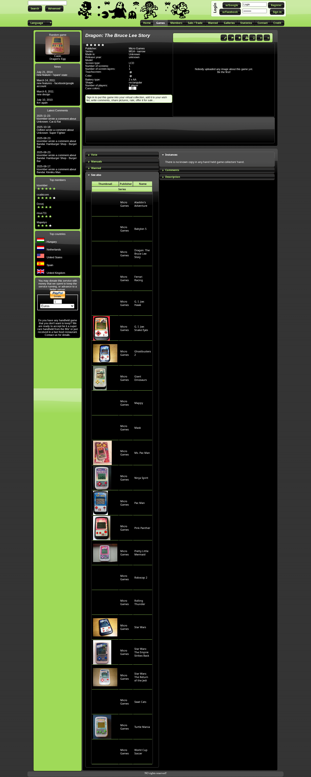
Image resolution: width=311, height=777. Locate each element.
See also (96, 175)
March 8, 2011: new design (45, 93)
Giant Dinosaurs (140, 378)
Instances (171, 154)
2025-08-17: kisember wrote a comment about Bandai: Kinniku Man (56, 169)
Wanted (96, 168)
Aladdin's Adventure (140, 204)
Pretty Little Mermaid (141, 552)
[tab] (122, 155)
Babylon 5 (140, 229)
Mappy (138, 403)
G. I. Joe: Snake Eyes (141, 328)
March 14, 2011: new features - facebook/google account (55, 83)
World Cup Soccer (140, 751)
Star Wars (140, 627)
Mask (137, 427)
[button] (35, 9)
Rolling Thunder (139, 602)
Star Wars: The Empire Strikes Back (141, 652)
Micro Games (124, 204)
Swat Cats (140, 702)
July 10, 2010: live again (45, 101)
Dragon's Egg (58, 58)
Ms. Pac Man (142, 453)
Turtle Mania (142, 727)
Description (172, 177)
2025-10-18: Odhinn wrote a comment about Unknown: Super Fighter (55, 129)
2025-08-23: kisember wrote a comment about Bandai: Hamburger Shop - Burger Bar (57, 142)
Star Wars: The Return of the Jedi (141, 677)
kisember (42, 185)
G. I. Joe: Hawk (139, 303)
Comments (172, 170)
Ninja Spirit (141, 478)
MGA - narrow (137, 51)
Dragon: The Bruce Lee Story (142, 254)
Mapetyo (42, 222)
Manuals (96, 161)
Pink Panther (142, 528)
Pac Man (139, 503)
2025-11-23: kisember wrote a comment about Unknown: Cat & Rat (56, 118)
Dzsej (40, 203)
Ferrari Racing (138, 278)
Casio (57, 55)
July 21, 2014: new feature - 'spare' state (52, 73)
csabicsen (43, 194)
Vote (94, 154)
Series (122, 189)
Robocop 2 (140, 577)
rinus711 (42, 213)
